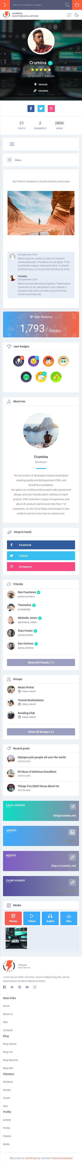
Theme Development (61, 1158)
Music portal (26, 687)
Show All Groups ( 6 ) (41, 731)
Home (6, 1006)
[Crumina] (13, 278)
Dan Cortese (25, 643)
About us (8, 1014)
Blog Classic (9, 1044)
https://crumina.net (63, 865)
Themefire (24, 605)
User (5, 1106)
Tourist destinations (31, 700)
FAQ (5, 1022)
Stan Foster (25, 630)
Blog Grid (8, 1068)
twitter (23, 555)
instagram (25, 566)
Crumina (22, 276)
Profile (6, 1128)
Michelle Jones (27, 617)
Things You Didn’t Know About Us (38, 786)
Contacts (8, 1030)
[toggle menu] (12, 144)
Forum (6, 1098)
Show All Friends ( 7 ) (41, 662)
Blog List (8, 1052)
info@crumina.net (64, 815)
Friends (7, 1136)
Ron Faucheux (27, 592)
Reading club (26, 713)
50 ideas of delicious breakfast (37, 771)
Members (8, 1081)
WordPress (31, 1158)
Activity (7, 1120)
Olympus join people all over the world (42, 757)
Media (6, 1144)
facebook (25, 545)
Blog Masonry (10, 1060)
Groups (7, 1090)
